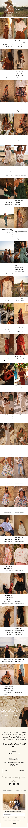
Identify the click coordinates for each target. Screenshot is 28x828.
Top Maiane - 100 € (9, 167)
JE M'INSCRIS (14, 823)
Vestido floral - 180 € (19, 72)
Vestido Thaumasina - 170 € (8, 270)
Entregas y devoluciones (21, 791)
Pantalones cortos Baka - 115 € (20, 103)
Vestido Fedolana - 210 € (8, 390)
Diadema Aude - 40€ (19, 235)
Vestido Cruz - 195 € (9, 301)
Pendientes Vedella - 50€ (19, 512)
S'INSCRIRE (21, 771)
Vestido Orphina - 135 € (8, 483)
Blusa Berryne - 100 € (9, 595)
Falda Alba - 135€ (9, 597)
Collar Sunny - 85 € (18, 78)
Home (7, 8)
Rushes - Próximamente (19, 142)
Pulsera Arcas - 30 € (18, 45)
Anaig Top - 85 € (18, 446)
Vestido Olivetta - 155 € (19, 326)
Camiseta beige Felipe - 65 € (20, 105)
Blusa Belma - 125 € (18, 479)
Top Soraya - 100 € (9, 78)
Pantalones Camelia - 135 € (8, 169)
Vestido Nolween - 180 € (8, 107)
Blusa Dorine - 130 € (9, 539)
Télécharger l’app (14, 759)
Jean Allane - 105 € (18, 481)
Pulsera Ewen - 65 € (9, 142)
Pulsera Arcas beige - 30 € (19, 109)
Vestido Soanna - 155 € (9, 202)
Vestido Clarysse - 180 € (8, 659)
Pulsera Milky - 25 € (18, 47)
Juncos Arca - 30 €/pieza (19, 603)
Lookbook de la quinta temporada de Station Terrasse (15, 8)
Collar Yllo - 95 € (10, 111)
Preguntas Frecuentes (7, 791)
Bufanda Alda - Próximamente (20, 175)
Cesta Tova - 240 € (9, 47)
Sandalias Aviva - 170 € (19, 483)
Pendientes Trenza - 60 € (8, 109)
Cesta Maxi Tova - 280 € (19, 328)
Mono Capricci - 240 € (9, 454)
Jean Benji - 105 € (10, 138)
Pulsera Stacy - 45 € (9, 171)
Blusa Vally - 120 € (9, 136)
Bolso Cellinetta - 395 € (8, 235)
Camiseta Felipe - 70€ (19, 570)
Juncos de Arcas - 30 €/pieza (8, 332)
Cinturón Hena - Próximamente (21, 107)
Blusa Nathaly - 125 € (19, 41)
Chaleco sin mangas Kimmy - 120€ (7, 230)
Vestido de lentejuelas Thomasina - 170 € (21, 232)
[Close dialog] (25, 794)
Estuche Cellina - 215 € (19, 390)
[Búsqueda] (3, 4)
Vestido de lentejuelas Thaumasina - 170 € (9, 273)
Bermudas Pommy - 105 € (20, 43)
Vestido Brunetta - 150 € (19, 601)
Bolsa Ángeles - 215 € (19, 74)
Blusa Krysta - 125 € (9, 359)
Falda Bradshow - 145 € (8, 361)
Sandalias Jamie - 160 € (19, 76)
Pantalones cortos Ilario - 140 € (20, 448)
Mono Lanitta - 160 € (19, 693)
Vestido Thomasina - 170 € (8, 45)
